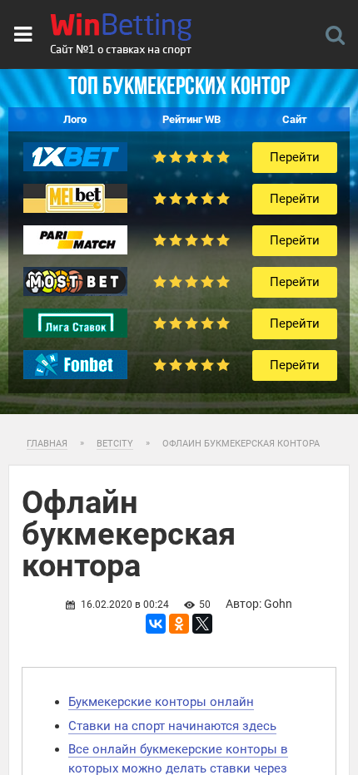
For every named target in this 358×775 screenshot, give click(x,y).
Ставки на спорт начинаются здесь (172, 725)
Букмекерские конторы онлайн (161, 701)
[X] (202, 624)
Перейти (295, 157)
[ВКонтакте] (156, 624)
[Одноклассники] (179, 624)
